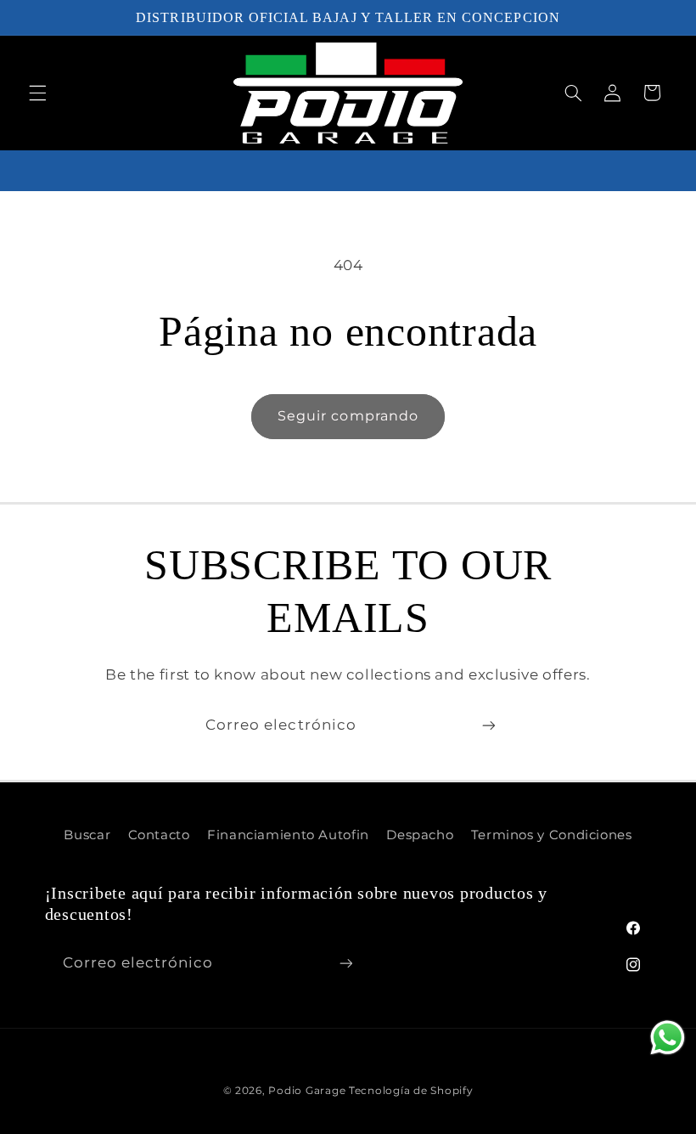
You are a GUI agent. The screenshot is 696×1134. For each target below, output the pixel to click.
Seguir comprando (348, 416)
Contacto (159, 835)
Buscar (87, 835)
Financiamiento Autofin (288, 835)
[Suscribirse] (488, 726)
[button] (37, 92)
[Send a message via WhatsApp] (668, 1038)
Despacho (419, 835)
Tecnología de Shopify (411, 1091)
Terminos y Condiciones (551, 835)
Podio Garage (306, 1091)
